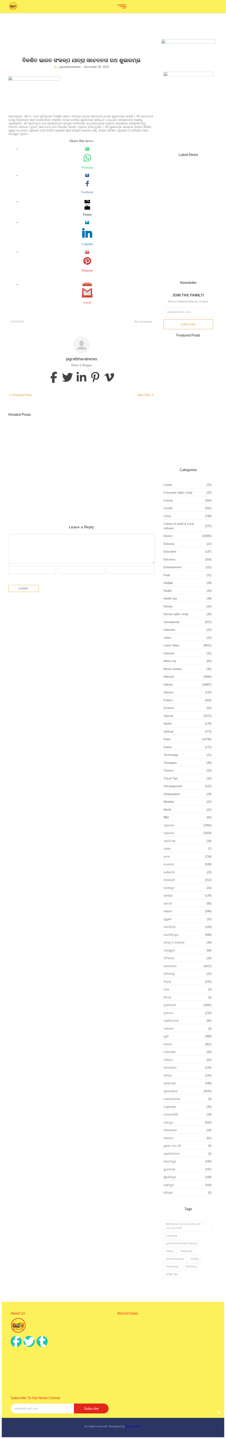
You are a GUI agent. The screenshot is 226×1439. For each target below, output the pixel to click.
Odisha (45, 428)
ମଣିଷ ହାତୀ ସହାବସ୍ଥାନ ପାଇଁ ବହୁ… (182, 176)
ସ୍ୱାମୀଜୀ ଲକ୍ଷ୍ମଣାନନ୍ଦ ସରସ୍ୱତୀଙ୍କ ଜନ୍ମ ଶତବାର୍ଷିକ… (187, 238)
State (68, 428)
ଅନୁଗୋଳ (78, 452)
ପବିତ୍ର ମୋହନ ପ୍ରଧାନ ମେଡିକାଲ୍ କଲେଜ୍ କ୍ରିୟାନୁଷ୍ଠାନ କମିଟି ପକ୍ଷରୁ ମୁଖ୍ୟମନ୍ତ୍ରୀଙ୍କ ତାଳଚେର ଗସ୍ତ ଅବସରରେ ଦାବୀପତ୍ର (71, 461)
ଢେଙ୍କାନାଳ (17, 321)
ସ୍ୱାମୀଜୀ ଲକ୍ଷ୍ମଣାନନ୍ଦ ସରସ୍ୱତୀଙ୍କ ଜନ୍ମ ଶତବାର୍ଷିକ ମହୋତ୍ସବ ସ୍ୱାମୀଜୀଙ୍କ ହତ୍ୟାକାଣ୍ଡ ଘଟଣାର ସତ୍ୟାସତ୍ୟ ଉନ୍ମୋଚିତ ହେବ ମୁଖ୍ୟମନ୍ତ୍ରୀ (78, 491)
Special (57, 428)
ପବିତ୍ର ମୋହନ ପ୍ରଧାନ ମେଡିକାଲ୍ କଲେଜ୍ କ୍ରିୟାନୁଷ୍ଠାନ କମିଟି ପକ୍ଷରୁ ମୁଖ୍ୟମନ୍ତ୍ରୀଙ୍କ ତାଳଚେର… (161, 1348)
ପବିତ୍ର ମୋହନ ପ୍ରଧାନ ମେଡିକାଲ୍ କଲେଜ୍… (186, 207)
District (14, 428)
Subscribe (188, 324)
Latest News (31, 428)
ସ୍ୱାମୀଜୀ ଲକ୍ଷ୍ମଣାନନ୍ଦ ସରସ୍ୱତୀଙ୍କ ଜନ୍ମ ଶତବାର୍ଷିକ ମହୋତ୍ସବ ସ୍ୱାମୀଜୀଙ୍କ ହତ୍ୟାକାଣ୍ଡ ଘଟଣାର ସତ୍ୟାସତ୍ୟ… (165, 1375)
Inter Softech (133, 1426)
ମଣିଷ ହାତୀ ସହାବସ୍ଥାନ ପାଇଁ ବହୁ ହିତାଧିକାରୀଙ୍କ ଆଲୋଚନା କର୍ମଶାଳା (67, 433)
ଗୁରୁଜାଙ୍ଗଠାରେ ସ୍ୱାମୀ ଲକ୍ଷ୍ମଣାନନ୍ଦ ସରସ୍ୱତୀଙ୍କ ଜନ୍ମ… (184, 267)
